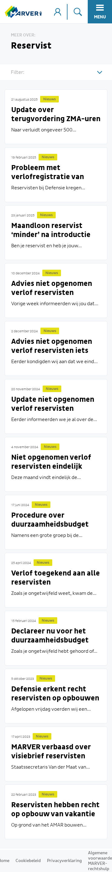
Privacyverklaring (64, 861)
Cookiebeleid (28, 861)
